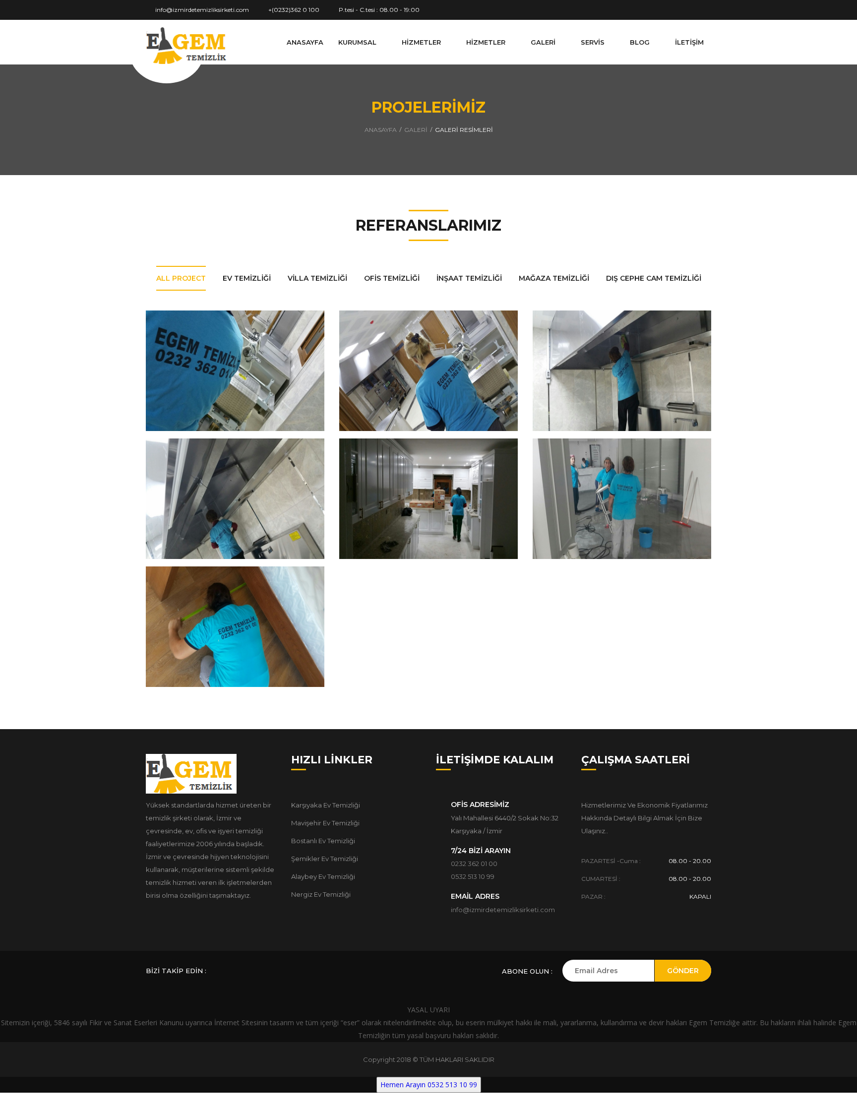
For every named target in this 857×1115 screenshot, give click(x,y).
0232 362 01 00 (474, 863)
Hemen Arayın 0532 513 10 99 (428, 1084)
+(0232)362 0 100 (293, 9)
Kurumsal (358, 42)
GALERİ (416, 129)
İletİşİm (689, 42)
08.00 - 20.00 (690, 861)
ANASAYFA (381, 129)
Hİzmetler (422, 42)
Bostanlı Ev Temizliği (323, 841)
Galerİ (544, 42)
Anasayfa (305, 42)
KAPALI (700, 896)
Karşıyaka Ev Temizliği (325, 805)
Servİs (594, 42)
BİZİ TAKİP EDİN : (176, 971)
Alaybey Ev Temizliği (323, 876)
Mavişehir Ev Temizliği (325, 823)
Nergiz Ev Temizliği (321, 894)
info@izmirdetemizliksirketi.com (201, 9)
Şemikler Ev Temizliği (324, 859)
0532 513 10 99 (472, 876)
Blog (641, 42)
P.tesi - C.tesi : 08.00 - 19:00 (378, 9)
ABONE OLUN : (527, 971)
